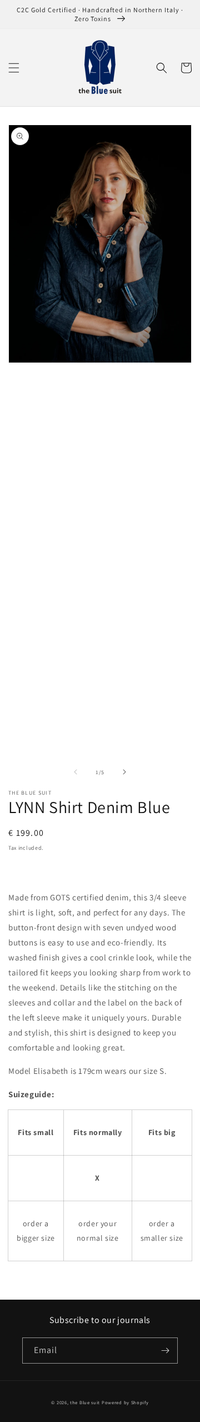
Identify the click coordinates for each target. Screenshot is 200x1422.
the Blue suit (85, 1402)
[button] (14, 68)
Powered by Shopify (125, 1402)
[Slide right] (124, 772)
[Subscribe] (165, 1350)
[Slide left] (75, 772)
